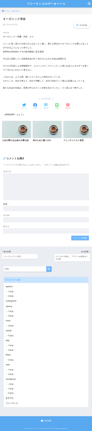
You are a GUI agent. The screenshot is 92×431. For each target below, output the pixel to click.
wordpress (11, 379)
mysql (9, 330)
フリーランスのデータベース (46, 3)
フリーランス (12, 403)
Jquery (9, 306)
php (7, 340)
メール (7, 215)
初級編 (10, 296)
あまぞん (20, 114)
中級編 (10, 292)
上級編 (10, 384)
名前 (6, 204)
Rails (8, 355)
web (8, 365)
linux (8, 320)
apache (9, 286)
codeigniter (11, 301)
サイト (6, 226)
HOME (47, 420)
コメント (7, 171)
